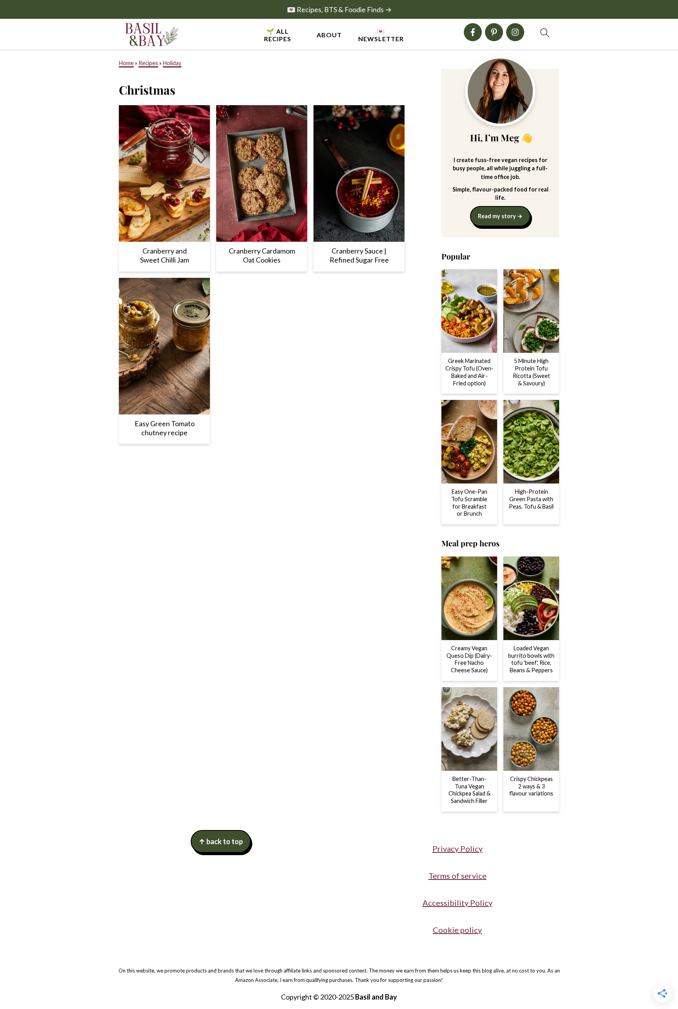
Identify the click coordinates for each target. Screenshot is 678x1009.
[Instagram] (515, 32)
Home (126, 63)
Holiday (172, 63)
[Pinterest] (494, 32)
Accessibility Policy (457, 902)
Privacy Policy (457, 848)
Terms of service (457, 875)
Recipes (148, 63)
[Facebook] (473, 32)
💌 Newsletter (381, 34)
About (329, 34)
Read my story (497, 216)
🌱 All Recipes (277, 34)
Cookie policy (457, 929)
